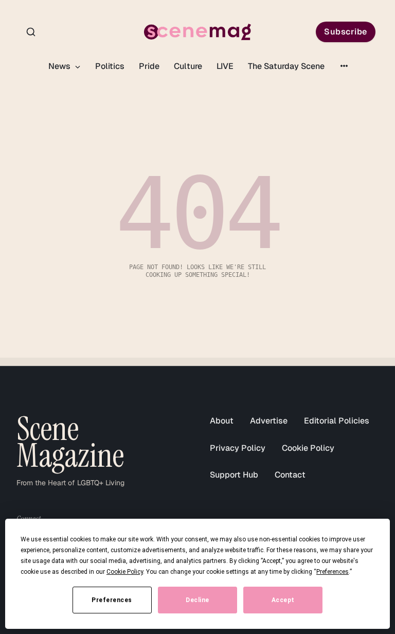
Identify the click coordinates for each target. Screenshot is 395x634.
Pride (149, 66)
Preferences (112, 600)
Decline (197, 600)
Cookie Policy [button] (124, 571)
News (60, 66)
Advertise (269, 420)
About (222, 420)
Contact (290, 474)
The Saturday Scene (286, 66)
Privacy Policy (237, 448)
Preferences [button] (332, 571)
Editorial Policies (336, 420)
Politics (109, 66)
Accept (283, 600)
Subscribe (345, 31)
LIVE (225, 66)
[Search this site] (31, 32)
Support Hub (234, 474)
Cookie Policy (308, 448)
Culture (188, 66)
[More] (344, 66)
